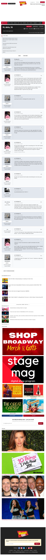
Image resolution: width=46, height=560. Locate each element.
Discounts (33, 415)
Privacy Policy (35, 552)
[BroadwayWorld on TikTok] (26, 548)
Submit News (26, 550)
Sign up (40, 423)
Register (35, 22)
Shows (12, 22)
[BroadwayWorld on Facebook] (19, 548)
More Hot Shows (12, 415)
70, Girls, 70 (16, 59)
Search (31, 28)
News (9, 22)
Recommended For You (6, 275)
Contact (18, 550)
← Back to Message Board (7, 31)
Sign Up (37, 543)
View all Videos (5, 324)
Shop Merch (5, 3)
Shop (28, 22)
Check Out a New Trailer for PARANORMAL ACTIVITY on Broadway (21, 311)
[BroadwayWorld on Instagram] (21, 548)
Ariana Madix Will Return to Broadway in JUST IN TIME (13, 451)
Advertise (11, 550)
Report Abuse (37, 28)
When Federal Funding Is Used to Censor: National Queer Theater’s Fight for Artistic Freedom (10, 40)
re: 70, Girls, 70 (17, 75)
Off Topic (41, 26)
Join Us (22, 550)
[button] (43, 23)
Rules (43, 28)
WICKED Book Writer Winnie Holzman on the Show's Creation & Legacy (22, 319)
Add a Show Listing (12, 3)
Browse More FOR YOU (22, 304)
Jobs (21, 22)
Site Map (35, 550)
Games (31, 22)
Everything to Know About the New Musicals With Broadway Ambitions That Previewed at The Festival (23, 519)
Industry (15, 22)
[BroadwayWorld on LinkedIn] (24, 548)
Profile (7, 67)
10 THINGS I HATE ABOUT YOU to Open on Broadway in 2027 (14, 474)
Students (24, 22)
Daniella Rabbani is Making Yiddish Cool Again (18, 307)
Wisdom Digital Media (20, 552)
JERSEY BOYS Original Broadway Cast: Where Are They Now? (14, 497)
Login (40, 22)
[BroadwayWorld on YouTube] (31, 548)
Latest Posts (35, 26)
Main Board (29, 26)
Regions (31, 550)
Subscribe (25, 55)
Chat (18, 22)
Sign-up (37, 2)
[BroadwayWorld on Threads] (29, 548)
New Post (26, 28)
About (15, 550)
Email (19, 55)
